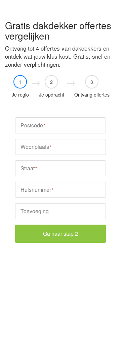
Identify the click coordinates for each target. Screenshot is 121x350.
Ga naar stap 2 (60, 233)
